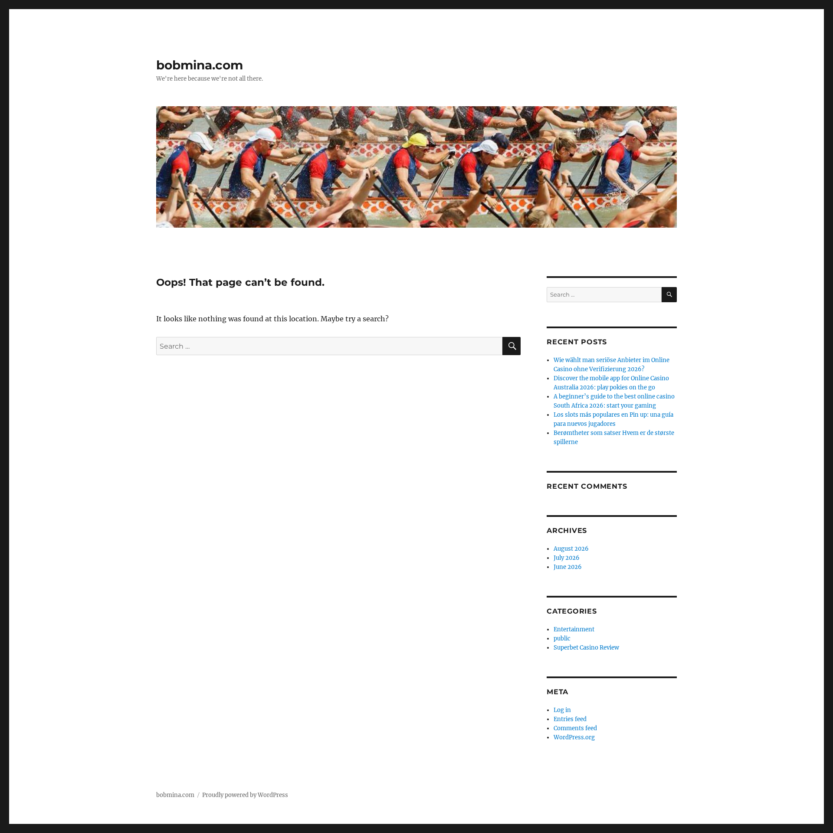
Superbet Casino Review (586, 647)
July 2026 (567, 558)
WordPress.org (574, 737)
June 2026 (568, 567)
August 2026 (571, 548)
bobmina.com (199, 65)
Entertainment (574, 629)
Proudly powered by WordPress (245, 795)
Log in (562, 710)
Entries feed (570, 719)
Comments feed (575, 728)
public (562, 638)
